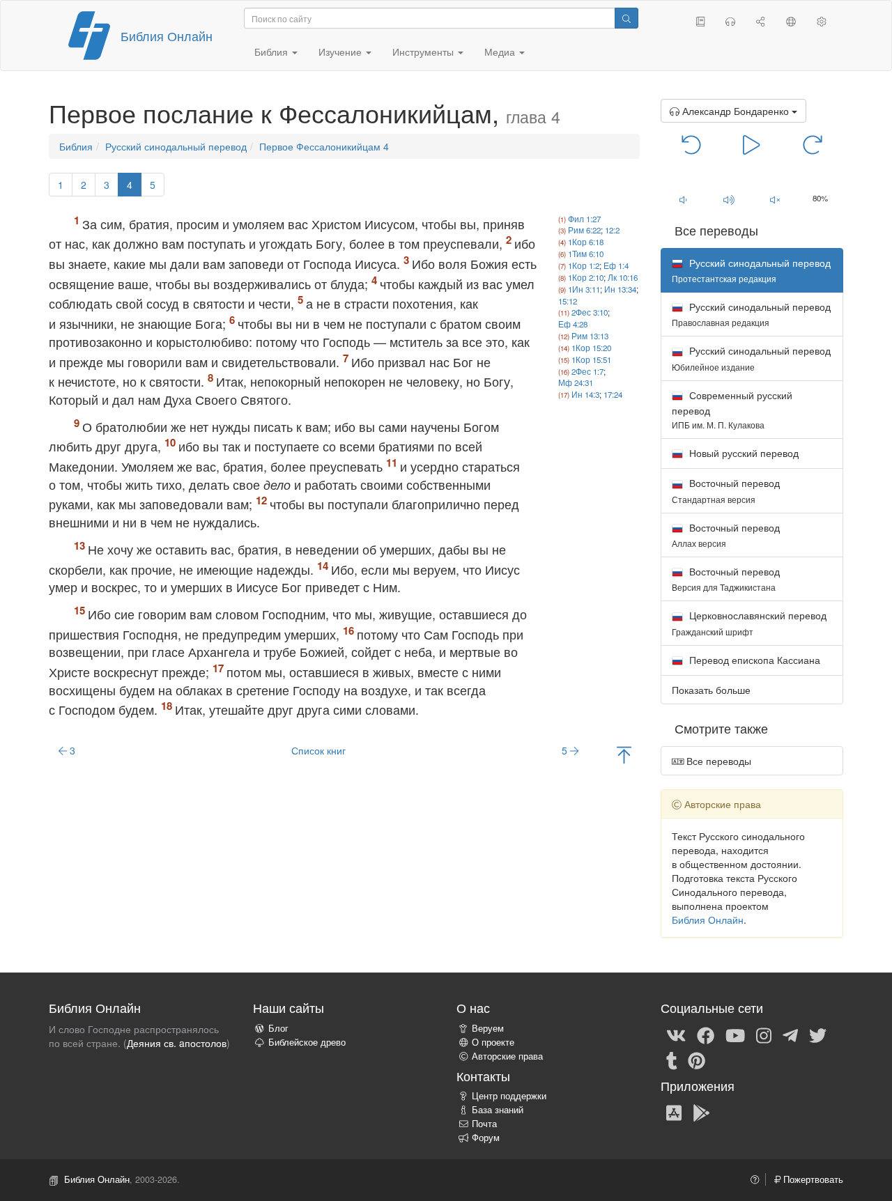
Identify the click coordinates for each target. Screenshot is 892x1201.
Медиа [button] (501, 52)
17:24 (612, 394)
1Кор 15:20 (591, 347)
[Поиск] (626, 18)
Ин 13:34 (620, 289)
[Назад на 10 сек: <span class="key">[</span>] (692, 143)
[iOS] (674, 1111)
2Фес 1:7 (587, 371)
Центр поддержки (509, 1096)
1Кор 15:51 (591, 359)
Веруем (488, 1028)
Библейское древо (307, 1042)
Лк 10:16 (623, 277)
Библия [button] (272, 52)
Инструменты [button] (424, 52)
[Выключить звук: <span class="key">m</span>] (775, 199)
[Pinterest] (696, 1059)
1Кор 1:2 (583, 265)
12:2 (612, 229)
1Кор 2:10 (585, 277)
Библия (76, 146)
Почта (484, 1123)
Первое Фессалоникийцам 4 (324, 146)
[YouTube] (735, 1034)
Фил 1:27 (584, 218)
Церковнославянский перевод (749, 622)
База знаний (497, 1109)
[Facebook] (705, 1034)
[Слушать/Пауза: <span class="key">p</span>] (751, 143)
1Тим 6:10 (585, 253)
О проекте (493, 1042)
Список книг (318, 750)
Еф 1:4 (616, 265)
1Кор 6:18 (585, 241)
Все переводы (717, 761)
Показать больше (711, 690)
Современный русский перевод (732, 409)
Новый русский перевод (742, 453)
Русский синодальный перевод (176, 146)
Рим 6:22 (584, 229)
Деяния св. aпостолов (176, 1043)
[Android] (701, 1111)
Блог (278, 1028)
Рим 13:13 (589, 335)
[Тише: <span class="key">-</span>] (684, 199)
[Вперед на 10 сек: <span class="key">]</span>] (812, 143)
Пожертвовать (811, 1179)
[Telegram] (790, 1034)
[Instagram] (763, 1034)
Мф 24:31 (575, 382)
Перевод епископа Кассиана (753, 660)
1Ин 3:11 (584, 289)
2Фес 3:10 (589, 312)
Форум (486, 1137)
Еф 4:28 (572, 324)
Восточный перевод (726, 490)
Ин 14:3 (585, 394)
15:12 (567, 301)
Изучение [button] (341, 52)
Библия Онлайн (167, 35)
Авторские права (507, 1056)
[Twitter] (817, 1034)
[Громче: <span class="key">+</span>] (729, 199)
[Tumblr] (671, 1059)
